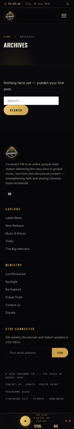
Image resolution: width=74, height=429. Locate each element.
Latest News (14, 218)
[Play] (25, 421)
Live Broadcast (16, 274)
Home (7, 36)
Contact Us (13, 305)
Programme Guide (18, 391)
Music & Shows (16, 233)
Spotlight (11, 281)
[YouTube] (9, 194)
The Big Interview (17, 249)
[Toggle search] (67, 4)
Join (60, 352)
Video (10, 241)
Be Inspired (13, 289)
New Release (15, 225)
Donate (10, 312)
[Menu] (63, 15)
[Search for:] (31, 100)
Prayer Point (14, 297)
